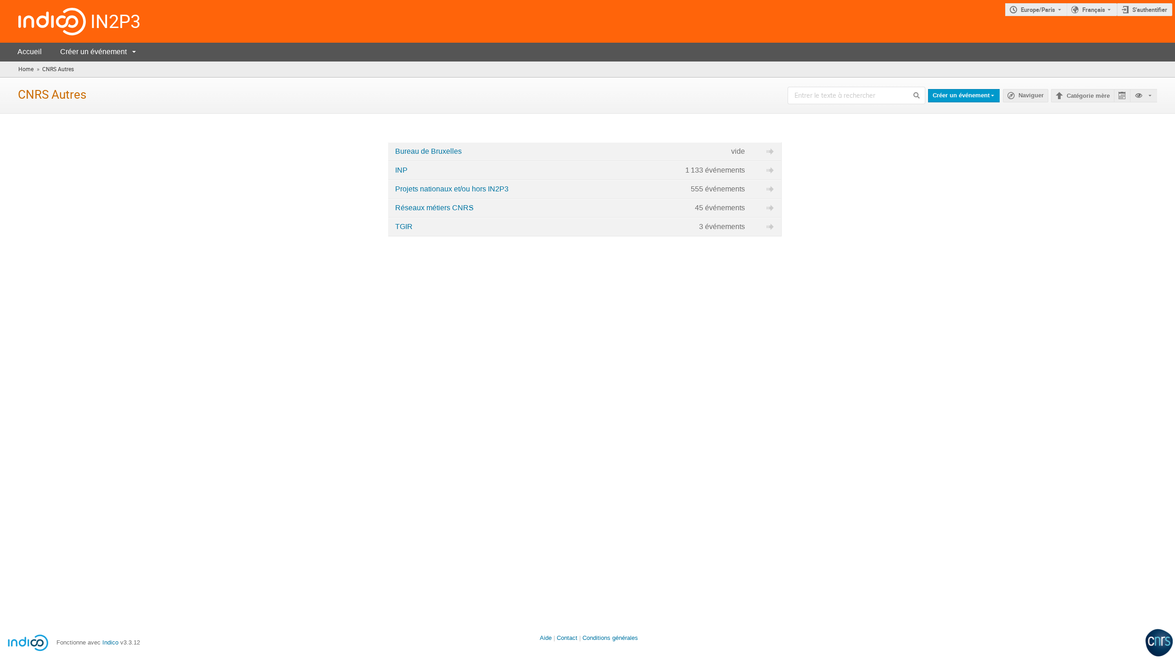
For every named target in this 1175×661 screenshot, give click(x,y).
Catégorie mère (1088, 96)
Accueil (29, 51)
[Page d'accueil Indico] (43, 21)
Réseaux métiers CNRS (434, 208)
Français (1093, 10)
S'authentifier (1149, 10)
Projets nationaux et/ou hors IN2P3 (452, 189)
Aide (546, 638)
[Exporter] (1122, 95)
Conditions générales (610, 638)
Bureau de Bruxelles (428, 151)
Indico (110, 642)
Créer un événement (93, 51)
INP (401, 170)
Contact (567, 638)
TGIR (404, 226)
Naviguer (1031, 95)
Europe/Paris (1038, 10)
